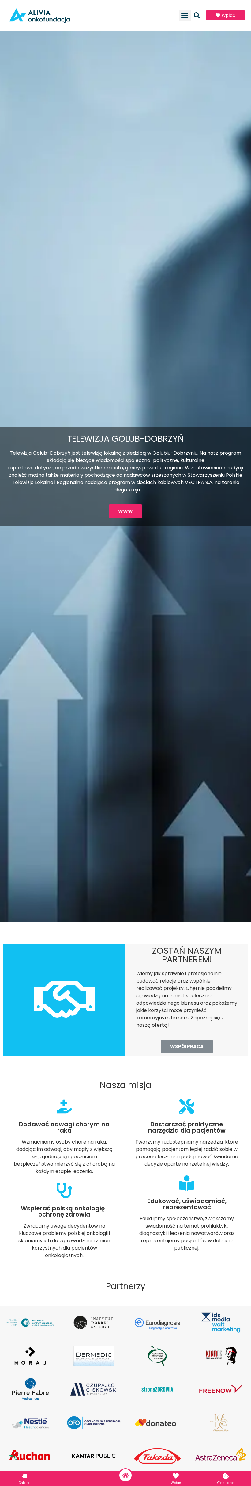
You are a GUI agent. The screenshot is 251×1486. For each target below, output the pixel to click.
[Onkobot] (25, 1476)
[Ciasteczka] (226, 1476)
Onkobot (25, 1482)
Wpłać (176, 1482)
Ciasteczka (225, 1482)
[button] (185, 15)
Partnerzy (125, 1286)
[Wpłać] (176, 1476)
